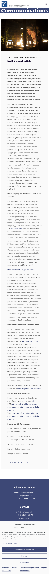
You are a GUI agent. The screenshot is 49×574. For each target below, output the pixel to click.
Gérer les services (10, 543)
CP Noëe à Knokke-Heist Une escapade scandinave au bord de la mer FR (23, 407)
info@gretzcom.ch (24, 512)
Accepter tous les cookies (24, 550)
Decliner (24, 556)
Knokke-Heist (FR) (33, 57)
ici (33, 401)
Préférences (24, 562)
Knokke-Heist (16, 462)
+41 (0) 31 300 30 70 (24, 515)
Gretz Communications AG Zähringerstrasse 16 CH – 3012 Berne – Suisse (24, 496)
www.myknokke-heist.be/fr (29, 388)
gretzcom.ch (24, 518)
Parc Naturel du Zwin (31, 341)
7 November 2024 (15, 57)
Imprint (44, 567)
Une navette (16, 229)
